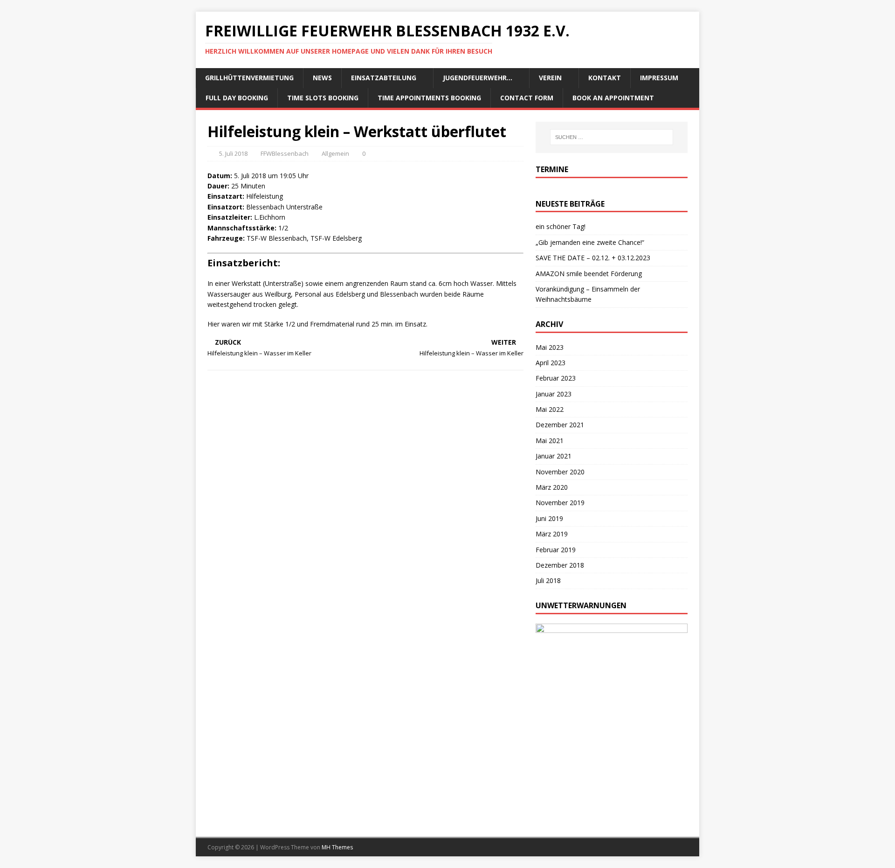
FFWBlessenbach (285, 153)
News (322, 77)
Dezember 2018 (560, 565)
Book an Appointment (613, 97)
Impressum (659, 77)
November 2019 (560, 502)
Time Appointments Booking (429, 97)
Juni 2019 (549, 518)
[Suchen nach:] (611, 137)
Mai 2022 (550, 409)
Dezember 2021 (560, 424)
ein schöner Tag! (560, 226)
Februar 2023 (556, 378)
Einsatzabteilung (383, 77)
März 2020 (552, 487)
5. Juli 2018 (233, 153)
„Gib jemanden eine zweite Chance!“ (590, 242)
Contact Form (526, 97)
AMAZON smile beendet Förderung (589, 273)
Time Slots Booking (322, 97)
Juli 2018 (548, 580)
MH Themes (337, 847)
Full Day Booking (237, 97)
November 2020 (560, 471)
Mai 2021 (550, 440)
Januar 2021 (553, 455)
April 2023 (550, 362)
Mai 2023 (550, 347)
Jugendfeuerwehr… (477, 77)
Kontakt (604, 77)
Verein (550, 77)
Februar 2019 (556, 549)
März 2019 (552, 533)
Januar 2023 (553, 393)
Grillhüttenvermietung (249, 77)
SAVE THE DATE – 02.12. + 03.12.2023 (593, 257)
